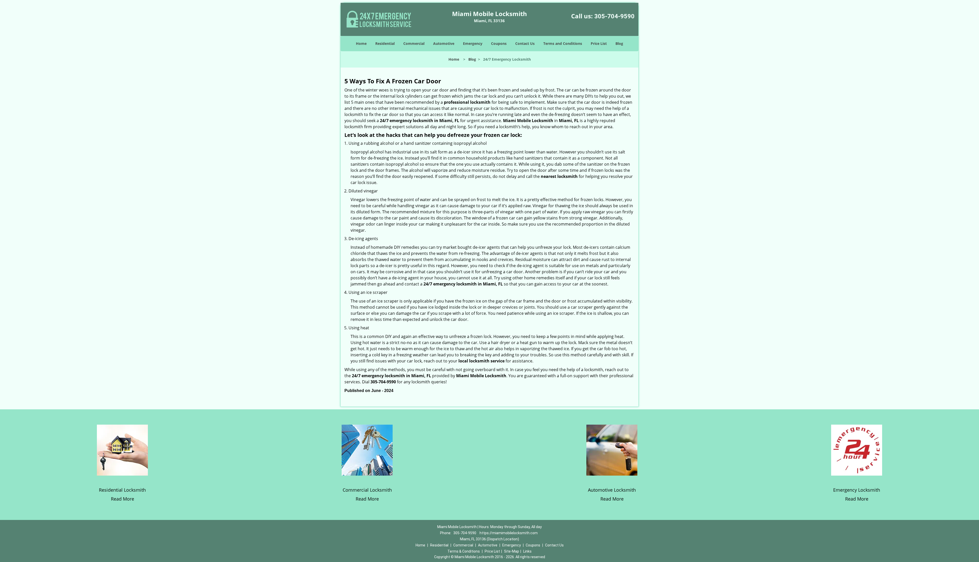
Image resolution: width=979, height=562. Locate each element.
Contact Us (525, 43)
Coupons (499, 43)
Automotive (443, 43)
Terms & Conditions (463, 551)
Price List (599, 43)
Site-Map (511, 551)
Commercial (413, 43)
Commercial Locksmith (367, 490)
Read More (122, 499)
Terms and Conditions (562, 43)
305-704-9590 (614, 16)
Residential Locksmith (122, 490)
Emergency (472, 43)
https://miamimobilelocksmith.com (509, 533)
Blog (619, 43)
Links (527, 551)
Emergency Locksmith (856, 490)
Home (361, 43)
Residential (385, 43)
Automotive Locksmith (612, 490)
